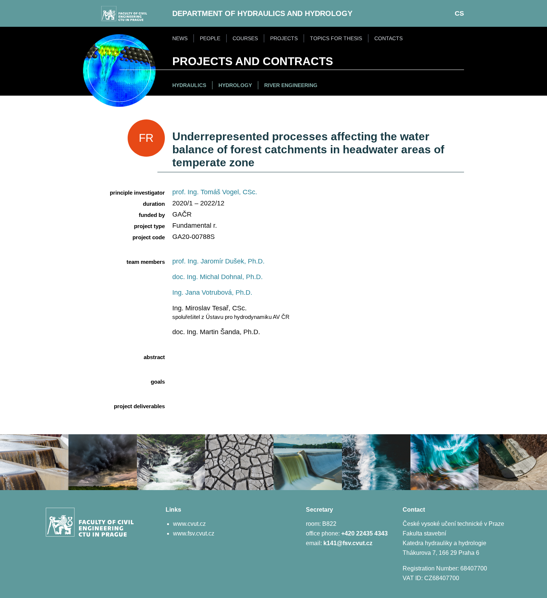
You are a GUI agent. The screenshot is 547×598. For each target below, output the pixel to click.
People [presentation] (210, 38)
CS (459, 13)
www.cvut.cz (189, 524)
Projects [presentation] (284, 38)
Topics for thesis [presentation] (336, 38)
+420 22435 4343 (364, 533)
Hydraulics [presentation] (189, 85)
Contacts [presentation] (388, 38)
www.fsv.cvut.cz (193, 533)
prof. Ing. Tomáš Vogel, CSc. (214, 192)
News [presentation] (180, 38)
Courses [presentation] (245, 38)
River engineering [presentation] (290, 85)
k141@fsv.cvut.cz (347, 543)
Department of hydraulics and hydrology (262, 13)
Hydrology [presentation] (235, 85)
